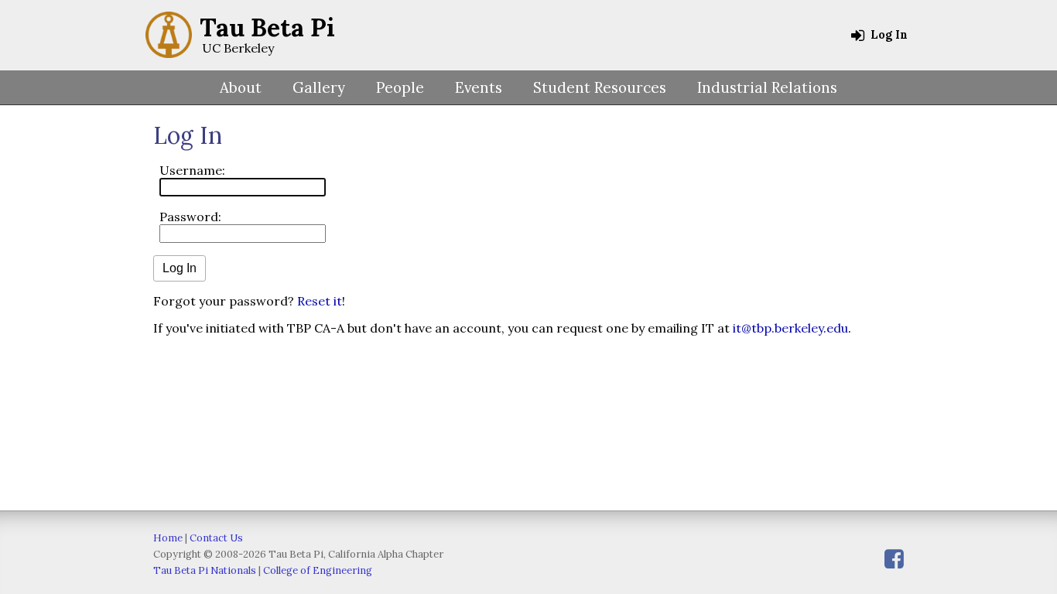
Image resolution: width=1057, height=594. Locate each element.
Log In (887, 35)
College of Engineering (317, 570)
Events (478, 87)
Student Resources (599, 87)
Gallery (318, 87)
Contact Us (216, 537)
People (400, 87)
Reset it (319, 301)
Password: (190, 216)
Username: (192, 170)
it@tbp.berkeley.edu (790, 328)
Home (168, 537)
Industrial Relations (767, 87)
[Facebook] (894, 558)
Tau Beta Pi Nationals (204, 570)
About (241, 87)
